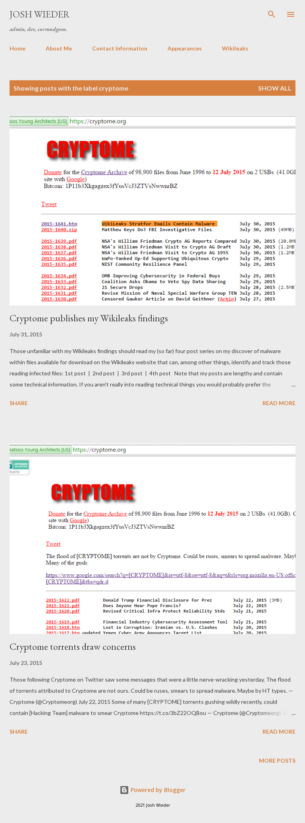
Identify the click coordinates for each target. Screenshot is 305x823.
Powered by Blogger (157, 790)
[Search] (271, 14)
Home (17, 48)
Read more (279, 403)
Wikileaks (235, 48)
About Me (59, 48)
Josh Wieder (40, 14)
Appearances (185, 48)
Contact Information (119, 48)
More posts (277, 760)
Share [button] (19, 403)
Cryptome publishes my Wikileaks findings (89, 318)
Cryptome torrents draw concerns (73, 646)
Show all (274, 88)
